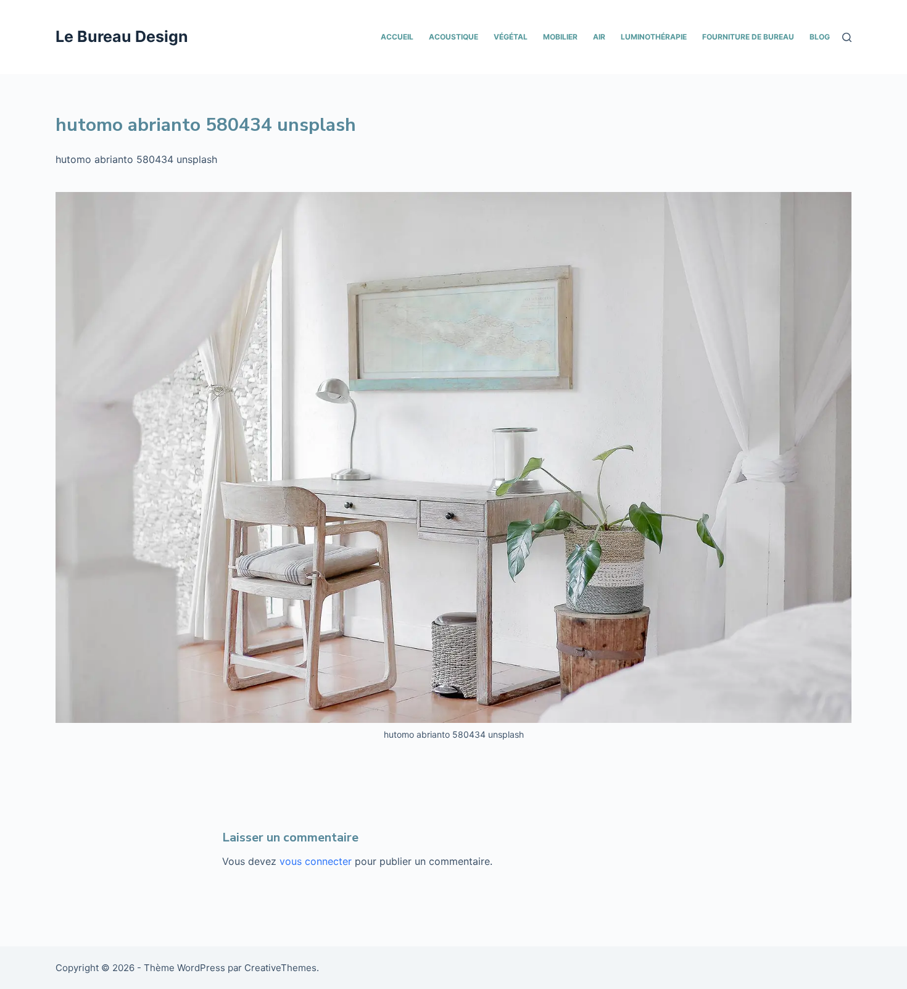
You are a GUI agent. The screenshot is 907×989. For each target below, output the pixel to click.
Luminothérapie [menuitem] (654, 36)
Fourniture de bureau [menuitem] (748, 36)
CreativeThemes (280, 968)
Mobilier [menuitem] (560, 36)
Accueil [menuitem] (397, 36)
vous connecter (316, 861)
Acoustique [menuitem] (453, 36)
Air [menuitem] (599, 36)
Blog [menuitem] (820, 36)
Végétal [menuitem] (511, 36)
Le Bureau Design (122, 36)
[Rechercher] (846, 37)
